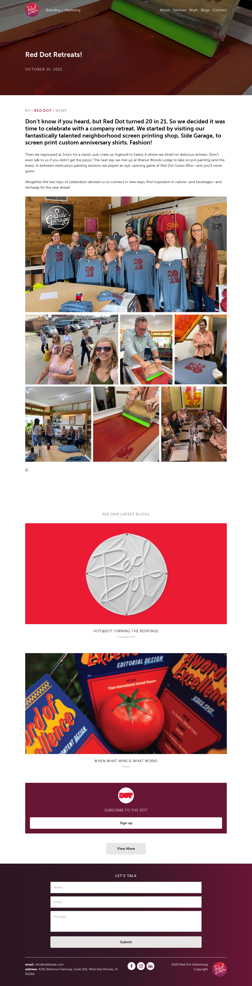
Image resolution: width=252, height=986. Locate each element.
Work (193, 10)
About (165, 10)
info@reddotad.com (49, 964)
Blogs (205, 10)
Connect (220, 10)
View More (126, 848)
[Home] (219, 969)
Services (179, 10)
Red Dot (43, 110)
